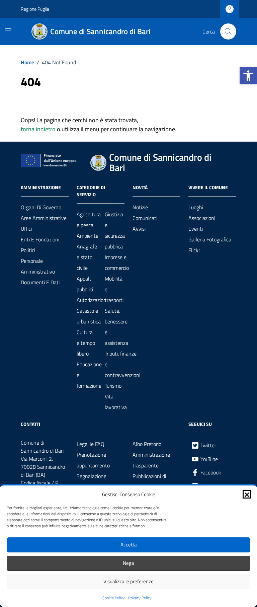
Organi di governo (41, 207)
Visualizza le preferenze (128, 581)
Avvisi (139, 229)
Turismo (113, 386)
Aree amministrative (44, 218)
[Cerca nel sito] (228, 31)
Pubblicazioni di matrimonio (149, 481)
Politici (28, 250)
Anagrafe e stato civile (87, 257)
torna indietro (38, 129)
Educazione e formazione (89, 375)
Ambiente (87, 236)
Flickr (194, 250)
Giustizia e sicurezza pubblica (115, 230)
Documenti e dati (40, 282)
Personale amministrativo (38, 266)
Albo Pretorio (147, 444)
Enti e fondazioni (40, 239)
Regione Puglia (35, 8)
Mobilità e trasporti (114, 289)
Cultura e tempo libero (86, 343)
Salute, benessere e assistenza (116, 327)
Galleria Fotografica (209, 239)
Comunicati (145, 218)
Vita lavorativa (116, 401)
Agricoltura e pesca (89, 219)
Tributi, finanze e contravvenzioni (122, 364)
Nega (128, 563)
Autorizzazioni (92, 300)
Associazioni (201, 218)
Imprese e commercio (117, 262)
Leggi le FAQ (90, 444)
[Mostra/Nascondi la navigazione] (8, 31)
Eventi (195, 229)
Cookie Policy (113, 598)
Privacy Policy (140, 598)
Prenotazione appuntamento (93, 460)
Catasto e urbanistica (89, 316)
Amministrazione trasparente (151, 460)
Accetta (128, 544)
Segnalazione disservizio (91, 481)
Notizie (140, 207)
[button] (248, 75)
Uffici (26, 229)
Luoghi (195, 207)
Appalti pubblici (85, 284)
